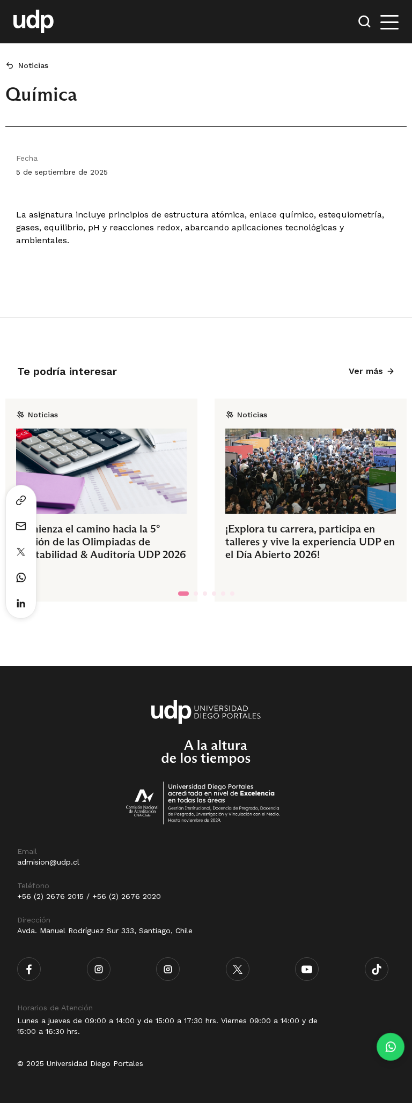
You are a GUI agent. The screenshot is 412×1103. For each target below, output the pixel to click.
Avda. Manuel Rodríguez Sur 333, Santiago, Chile (105, 930)
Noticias (33, 65)
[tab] (183, 593)
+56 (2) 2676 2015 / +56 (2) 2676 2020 (89, 896)
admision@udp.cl (48, 862)
